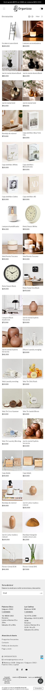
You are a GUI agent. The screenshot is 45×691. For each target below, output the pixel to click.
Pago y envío (7, 649)
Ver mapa (6, 612)
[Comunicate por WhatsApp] (40, 681)
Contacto (5, 643)
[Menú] (4, 9)
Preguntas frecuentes (10, 639)
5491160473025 (10, 656)
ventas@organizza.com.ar (13, 660)
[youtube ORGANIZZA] (26, 670)
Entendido (38, 688)
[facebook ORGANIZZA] (22, 670)
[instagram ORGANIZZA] (17, 670)
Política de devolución (10, 646)
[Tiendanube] (19, 677)
